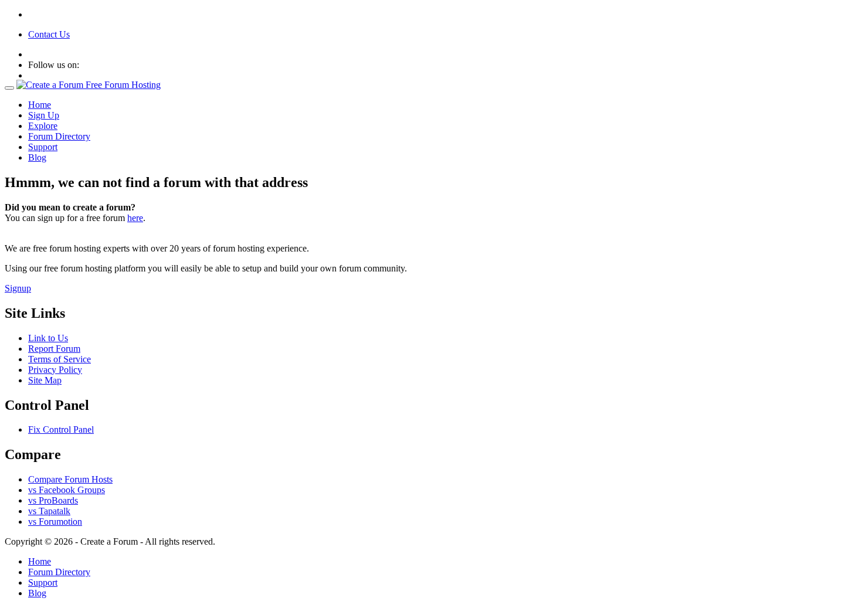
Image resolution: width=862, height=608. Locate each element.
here (135, 218)
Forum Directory (59, 136)
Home (39, 105)
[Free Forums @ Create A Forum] (88, 85)
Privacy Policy (55, 370)
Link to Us (48, 338)
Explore (42, 126)
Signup (18, 288)
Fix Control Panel (61, 429)
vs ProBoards (53, 500)
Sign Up (43, 115)
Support (42, 147)
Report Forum (54, 349)
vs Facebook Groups (66, 490)
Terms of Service (59, 359)
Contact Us (49, 34)
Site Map (45, 380)
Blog (37, 157)
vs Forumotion (55, 522)
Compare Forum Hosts (70, 479)
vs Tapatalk (49, 511)
